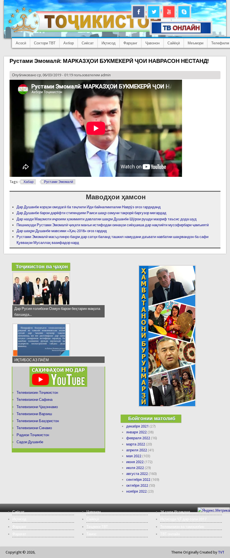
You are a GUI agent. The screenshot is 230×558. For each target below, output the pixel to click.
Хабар (29, 182)
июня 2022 (135, 462)
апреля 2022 (136, 450)
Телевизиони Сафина (34, 399)
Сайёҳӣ (173, 43)
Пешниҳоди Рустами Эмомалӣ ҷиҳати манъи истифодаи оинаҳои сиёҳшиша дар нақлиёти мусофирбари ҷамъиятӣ (113, 225)
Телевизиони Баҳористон (38, 421)
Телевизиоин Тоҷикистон (37, 392)
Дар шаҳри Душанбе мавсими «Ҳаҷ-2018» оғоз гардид (62, 231)
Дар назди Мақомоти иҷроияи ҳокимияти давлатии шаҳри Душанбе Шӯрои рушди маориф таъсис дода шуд (107, 219)
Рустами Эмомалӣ (58, 182)
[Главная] (90, 32)
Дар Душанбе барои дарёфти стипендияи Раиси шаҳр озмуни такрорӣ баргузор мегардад (91, 213)
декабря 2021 (137, 426)
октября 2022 (137, 485)
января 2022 (136, 432)
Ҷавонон (152, 43)
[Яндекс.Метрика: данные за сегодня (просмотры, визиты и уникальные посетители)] (214, 510)
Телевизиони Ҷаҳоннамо (37, 407)
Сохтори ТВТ (45, 43)
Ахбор (68, 43)
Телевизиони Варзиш (34, 414)
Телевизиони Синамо (34, 428)
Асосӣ (21, 43)
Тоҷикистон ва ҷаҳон (42, 266)
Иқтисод (109, 43)
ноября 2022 (136, 491)
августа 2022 (137, 474)
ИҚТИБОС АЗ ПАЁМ (31, 360)
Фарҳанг (130, 43)
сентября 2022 (138, 479)
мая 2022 (133, 456)
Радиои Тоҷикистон (33, 435)
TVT (221, 552)
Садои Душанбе (30, 442)
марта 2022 (135, 444)
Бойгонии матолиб (151, 418)
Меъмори (195, 43)
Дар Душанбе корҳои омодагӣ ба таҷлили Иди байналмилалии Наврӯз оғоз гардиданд (89, 207)
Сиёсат (88, 43)
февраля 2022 (138, 438)
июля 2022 (135, 468)
